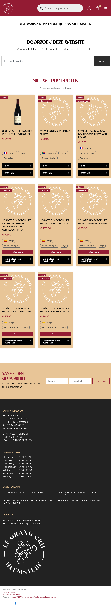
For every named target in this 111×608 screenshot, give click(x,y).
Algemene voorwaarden (11, 594)
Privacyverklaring (9, 592)
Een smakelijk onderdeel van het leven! (79, 493)
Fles (7, 165)
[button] (105, 8)
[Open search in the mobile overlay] (60, 8)
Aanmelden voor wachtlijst (13, 260)
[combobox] (47, 61)
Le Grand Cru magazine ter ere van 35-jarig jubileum (28, 502)
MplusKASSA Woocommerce (22, 597)
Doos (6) (9, 172)
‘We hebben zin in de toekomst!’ (23, 492)
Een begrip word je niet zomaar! (79, 500)
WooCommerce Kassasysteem (45, 597)
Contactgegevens (13, 410)
